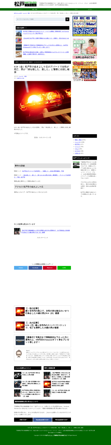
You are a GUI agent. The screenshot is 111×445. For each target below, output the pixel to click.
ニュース (49, 9)
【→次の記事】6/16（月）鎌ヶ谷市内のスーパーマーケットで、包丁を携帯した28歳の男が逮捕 (45, 325)
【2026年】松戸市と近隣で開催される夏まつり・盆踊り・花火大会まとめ (46, 38)
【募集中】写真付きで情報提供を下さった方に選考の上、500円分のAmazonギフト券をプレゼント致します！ (47, 339)
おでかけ (90, 9)
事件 (29, 13)
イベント (62, 9)
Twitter (21, 268)
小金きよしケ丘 (20, 78)
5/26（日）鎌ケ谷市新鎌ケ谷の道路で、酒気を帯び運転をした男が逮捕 (31, 383)
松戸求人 (77, 144)
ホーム (21, 9)
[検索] (67, 19)
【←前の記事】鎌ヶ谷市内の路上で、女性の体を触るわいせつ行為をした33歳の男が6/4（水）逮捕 (47, 310)
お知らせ (77, 153)
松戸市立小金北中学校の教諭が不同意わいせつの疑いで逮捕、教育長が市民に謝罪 (61, 383)
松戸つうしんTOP (18, 13)
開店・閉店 (34, 9)
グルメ (76, 9)
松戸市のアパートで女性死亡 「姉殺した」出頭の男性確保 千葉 (43, 171)
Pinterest (49, 268)
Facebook (35, 268)
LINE (64, 268)
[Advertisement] (42, 150)
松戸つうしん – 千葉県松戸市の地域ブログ (56, 435)
